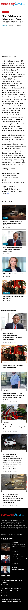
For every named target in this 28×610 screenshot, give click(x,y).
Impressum (3, 534)
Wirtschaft (6, 270)
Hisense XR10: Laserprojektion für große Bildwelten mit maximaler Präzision (12, 223)
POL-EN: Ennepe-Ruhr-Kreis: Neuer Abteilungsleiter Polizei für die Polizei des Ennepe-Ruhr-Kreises (12, 590)
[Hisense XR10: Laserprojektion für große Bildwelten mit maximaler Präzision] (14, 212)
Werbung (19, 534)
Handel (5, 217)
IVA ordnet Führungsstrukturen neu (13, 273)
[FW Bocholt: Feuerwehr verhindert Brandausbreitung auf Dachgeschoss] (14, 413)
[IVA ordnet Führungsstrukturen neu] (14, 264)
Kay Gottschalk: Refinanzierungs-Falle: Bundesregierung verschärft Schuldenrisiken (12, 249)
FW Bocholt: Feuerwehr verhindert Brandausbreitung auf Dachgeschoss (14, 427)
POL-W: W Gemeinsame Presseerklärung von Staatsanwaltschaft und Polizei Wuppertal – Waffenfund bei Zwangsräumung (13, 498)
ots (8, 193)
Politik (5, 244)
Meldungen (5, 11)
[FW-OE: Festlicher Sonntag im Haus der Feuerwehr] (14, 287)
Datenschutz (12, 534)
